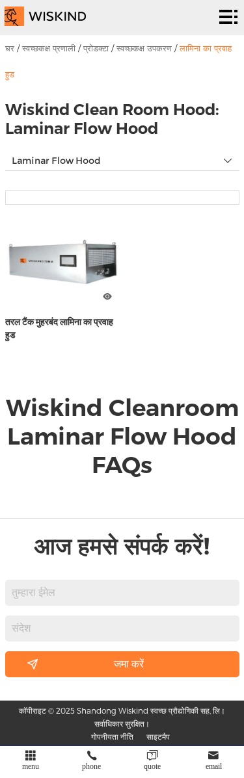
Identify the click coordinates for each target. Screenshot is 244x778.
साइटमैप (158, 736)
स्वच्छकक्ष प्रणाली (48, 48)
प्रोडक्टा (96, 48)
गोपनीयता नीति (112, 736)
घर (9, 48)
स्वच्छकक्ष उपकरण (144, 48)
